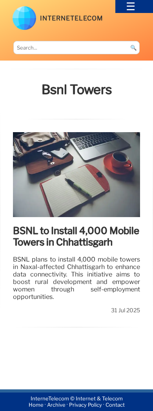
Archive (56, 405)
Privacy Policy (85, 405)
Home (36, 405)
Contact (115, 405)
